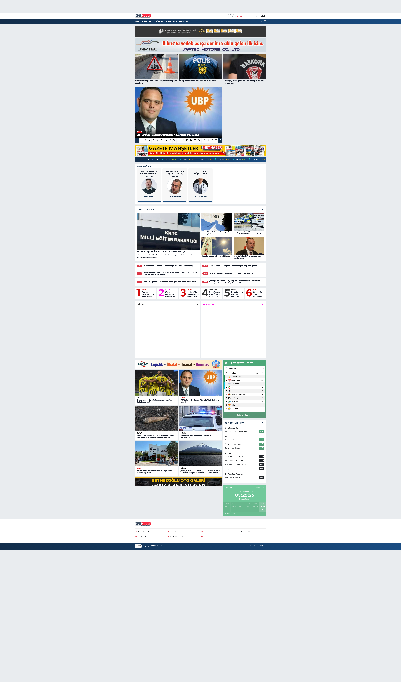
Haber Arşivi (208, 537)
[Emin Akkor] (149, 186)
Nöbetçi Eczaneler (144, 532)
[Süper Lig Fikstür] (263, 423)
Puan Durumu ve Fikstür (245, 532)
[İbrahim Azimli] (200, 186)
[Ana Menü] (264, 21)
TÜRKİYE (159, 21)
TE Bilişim (263, 546)
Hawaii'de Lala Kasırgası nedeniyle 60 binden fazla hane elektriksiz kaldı (237, 294)
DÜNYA (168, 21)
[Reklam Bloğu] (200, 31)
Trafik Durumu (208, 532)
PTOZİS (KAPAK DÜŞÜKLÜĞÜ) (201, 172)
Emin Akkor (149, 196)
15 (195, 140)
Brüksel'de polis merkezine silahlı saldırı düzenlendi (231, 273)
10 (174, 140)
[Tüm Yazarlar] (263, 166)
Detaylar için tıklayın (245, 415)
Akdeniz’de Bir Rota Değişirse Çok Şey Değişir (175, 173)
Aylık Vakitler (231, 513)
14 (191, 140)
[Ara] (262, 21)
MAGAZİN (183, 21)
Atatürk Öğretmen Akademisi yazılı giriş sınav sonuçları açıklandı (171, 282)
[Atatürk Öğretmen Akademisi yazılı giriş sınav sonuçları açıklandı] (156, 453)
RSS (139, 546)
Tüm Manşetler (142, 537)
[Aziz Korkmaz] (175, 186)
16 (199, 140)
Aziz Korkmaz (175, 196)
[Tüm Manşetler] (263, 209)
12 (183, 140)
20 (216, 140)
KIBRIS (137, 21)
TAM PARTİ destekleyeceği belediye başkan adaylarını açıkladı (148, 294)
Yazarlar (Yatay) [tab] (144, 166)
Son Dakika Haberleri (177, 537)
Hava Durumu (175, 532)
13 (187, 140)
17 (203, 140)
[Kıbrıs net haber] (143, 15)
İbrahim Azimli (200, 196)
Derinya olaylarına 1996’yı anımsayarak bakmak (149, 173)
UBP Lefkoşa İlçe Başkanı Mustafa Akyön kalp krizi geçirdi (233, 266)
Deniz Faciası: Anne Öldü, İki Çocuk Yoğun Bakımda (214, 294)
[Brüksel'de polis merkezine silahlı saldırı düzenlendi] (200, 418)
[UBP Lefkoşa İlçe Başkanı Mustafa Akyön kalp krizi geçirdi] (200, 383)
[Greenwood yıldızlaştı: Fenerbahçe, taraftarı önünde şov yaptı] (156, 383)
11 (179, 140)
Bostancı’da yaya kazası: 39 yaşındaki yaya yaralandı (193, 294)
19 (212, 140)
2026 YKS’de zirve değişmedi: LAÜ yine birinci (259, 294)
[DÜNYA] (197, 304)
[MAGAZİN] (263, 304)
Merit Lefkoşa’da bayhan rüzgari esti (171, 294)
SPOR (175, 21)
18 (208, 140)
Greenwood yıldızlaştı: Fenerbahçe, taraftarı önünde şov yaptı (170, 266)
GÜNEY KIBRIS (148, 21)
